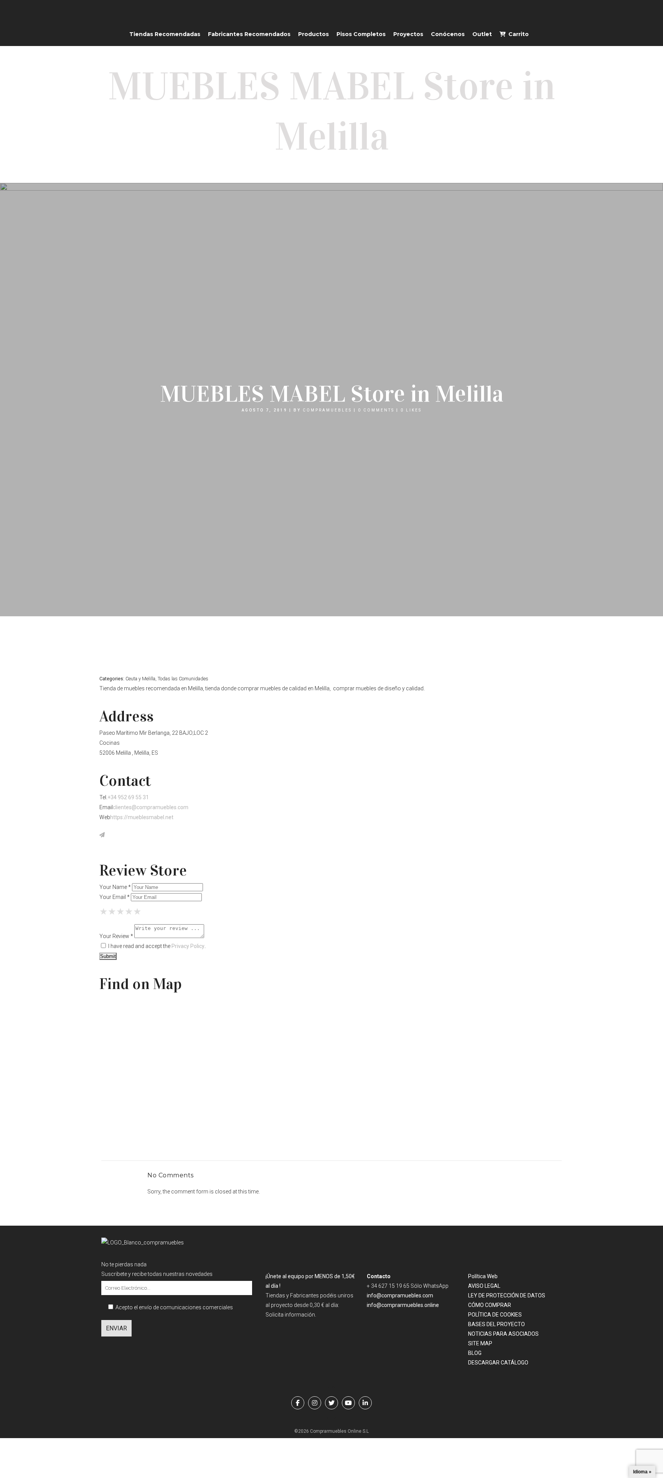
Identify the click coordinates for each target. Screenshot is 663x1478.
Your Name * (115, 887)
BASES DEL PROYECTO (496, 1324)
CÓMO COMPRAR (489, 1305)
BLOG (475, 1353)
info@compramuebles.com (400, 1295)
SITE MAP (480, 1343)
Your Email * (114, 897)
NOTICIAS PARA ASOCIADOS (503, 1334)
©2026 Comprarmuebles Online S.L (331, 1431)
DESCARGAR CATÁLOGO (498, 1362)
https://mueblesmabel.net (141, 817)
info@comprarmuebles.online (403, 1305)
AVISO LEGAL (484, 1286)
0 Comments (376, 410)
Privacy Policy (188, 946)
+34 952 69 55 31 (128, 797)
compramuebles (327, 410)
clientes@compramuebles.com (150, 807)
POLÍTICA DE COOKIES (495, 1315)
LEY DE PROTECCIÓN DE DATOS (506, 1295)
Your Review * (116, 936)
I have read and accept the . (156, 946)
